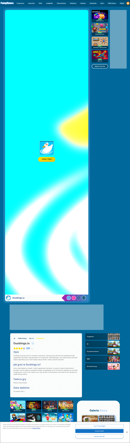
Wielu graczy (112, 3)
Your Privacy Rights (99, 426)
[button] (128, 3)
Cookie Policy (36, 428)
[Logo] (7, 3)
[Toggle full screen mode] (84, 298)
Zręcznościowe (61, 3)
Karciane (83, 3)
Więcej (122, 3)
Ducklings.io (40, 338)
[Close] (127, 432)
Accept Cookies (99, 431)
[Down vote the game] (74, 298)
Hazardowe (93, 3)
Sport (102, 3)
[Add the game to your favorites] (32, 343)
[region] (65, 432)
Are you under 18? (99, 436)
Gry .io (31, 338)
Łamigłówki (49, 3)
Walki (40, 3)
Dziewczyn (73, 3)
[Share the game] (79, 298)
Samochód (31, 3)
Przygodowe (20, 3)
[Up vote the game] (69, 298)
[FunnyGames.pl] (15, 338)
